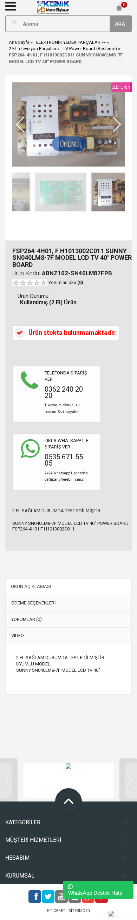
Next (128, 780)
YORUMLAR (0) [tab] (26, 619)
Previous (9, 780)
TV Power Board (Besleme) (90, 48)
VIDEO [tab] (17, 635)
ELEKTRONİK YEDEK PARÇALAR (68, 42)
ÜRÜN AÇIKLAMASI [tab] (31, 586)
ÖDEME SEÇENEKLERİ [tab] (33, 603)
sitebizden (79, 910)
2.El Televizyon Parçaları (32, 48)
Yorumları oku (65, 282)
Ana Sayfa (19, 42)
